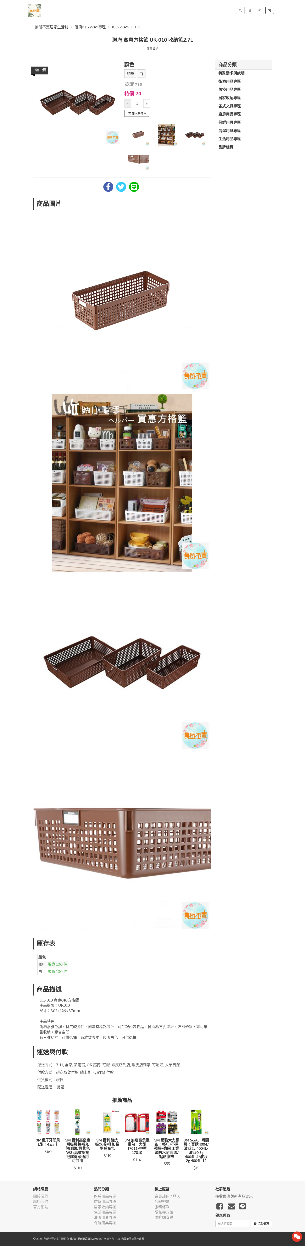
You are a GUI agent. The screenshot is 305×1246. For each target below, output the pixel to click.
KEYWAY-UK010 (126, 27)
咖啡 (130, 74)
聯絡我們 (40, 1201)
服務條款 (162, 1207)
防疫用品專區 (229, 90)
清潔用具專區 (229, 131)
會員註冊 (162, 1196)
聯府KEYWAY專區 (90, 27)
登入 (176, 1196)
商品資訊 (152, 48)
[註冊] (250, 10)
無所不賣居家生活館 (51, 27)
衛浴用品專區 (229, 82)
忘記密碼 (162, 1201)
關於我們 (40, 1196)
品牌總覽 (225, 147)
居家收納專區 (229, 98)
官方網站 (40, 1207)
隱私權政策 (164, 1212)
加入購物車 (139, 113)
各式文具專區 (229, 106)
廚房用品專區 (229, 114)
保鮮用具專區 (229, 123)
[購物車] (269, 10)
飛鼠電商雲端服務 (129, 1238)
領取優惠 (263, 1223)
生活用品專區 (229, 139)
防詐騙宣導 (164, 1217)
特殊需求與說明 (231, 73)
